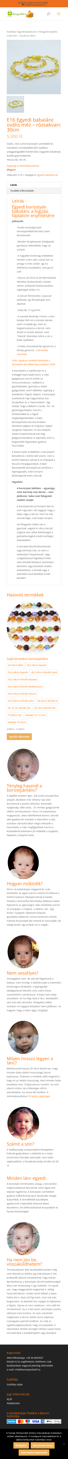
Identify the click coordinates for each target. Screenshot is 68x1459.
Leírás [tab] (13, 184)
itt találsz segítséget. (39, 1096)
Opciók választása (19, 736)
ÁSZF (9, 1399)
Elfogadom (21, 1445)
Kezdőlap (11, 31)
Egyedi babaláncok (27, 31)
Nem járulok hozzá (42, 1445)
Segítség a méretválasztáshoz (23, 165)
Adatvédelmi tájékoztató (34, 1452)
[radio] (15, 665)
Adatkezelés (13, 1403)
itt (37, 289)
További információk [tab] (22, 190)
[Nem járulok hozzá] (64, 1444)
